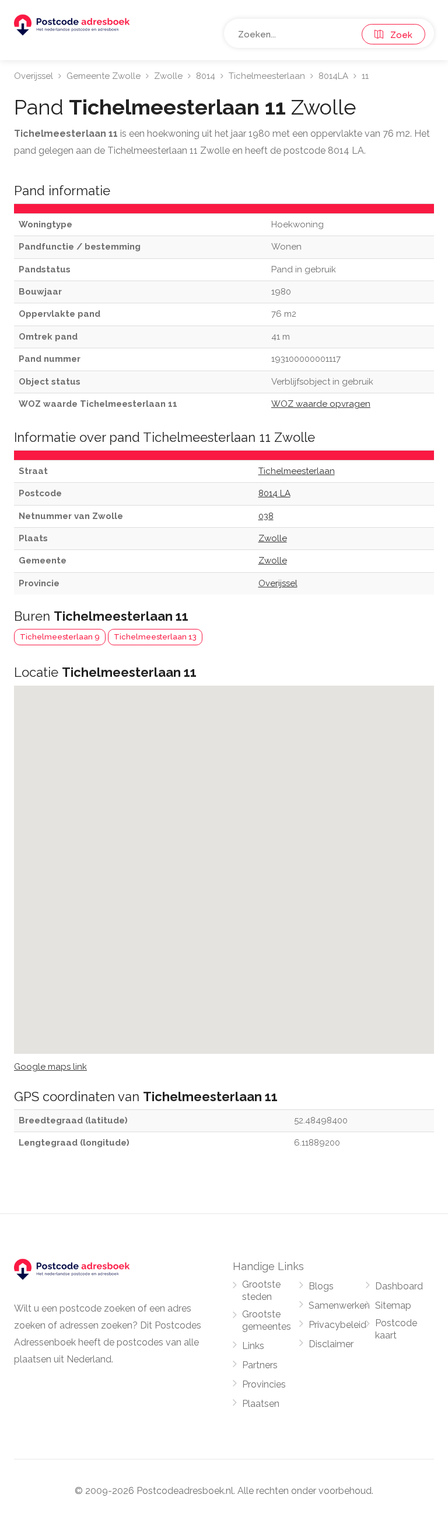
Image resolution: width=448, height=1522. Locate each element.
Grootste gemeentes (266, 1320)
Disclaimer (331, 1344)
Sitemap (393, 1305)
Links (253, 1345)
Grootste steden (261, 1290)
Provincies (264, 1384)
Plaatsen (260, 1403)
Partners (260, 1365)
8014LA (333, 76)
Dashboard (399, 1286)
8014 (205, 76)
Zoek (397, 35)
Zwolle (168, 76)
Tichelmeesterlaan (267, 76)
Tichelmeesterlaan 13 (155, 636)
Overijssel (33, 76)
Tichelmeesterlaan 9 (60, 636)
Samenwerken (339, 1305)
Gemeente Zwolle (103, 76)
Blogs (321, 1286)
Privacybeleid (337, 1324)
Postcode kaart (396, 1329)
